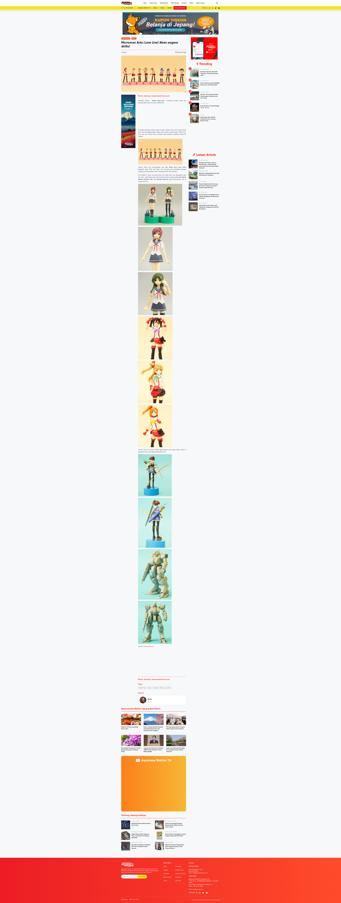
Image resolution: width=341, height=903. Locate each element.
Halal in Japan (200, 3)
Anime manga (125, 38)
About (165, 866)
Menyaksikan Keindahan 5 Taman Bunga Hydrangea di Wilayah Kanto (131, 749)
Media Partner (167, 877)
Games (155, 8)
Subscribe (142, 876)
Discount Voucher (180, 8)
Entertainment (164, 3)
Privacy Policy (179, 870)
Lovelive (168, 687)
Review (170, 8)
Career (165, 880)
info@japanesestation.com (200, 873)
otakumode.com (148, 646)
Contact (165, 870)
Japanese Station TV (144, 8)
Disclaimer (178, 877)
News (145, 3)
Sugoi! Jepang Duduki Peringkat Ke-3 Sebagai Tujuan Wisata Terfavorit (175, 749)
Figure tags (142, 687)
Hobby (134, 38)
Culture (191, 3)
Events (162, 8)
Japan (149, 687)
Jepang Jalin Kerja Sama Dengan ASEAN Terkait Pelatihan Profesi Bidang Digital (153, 749)
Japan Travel (153, 3)
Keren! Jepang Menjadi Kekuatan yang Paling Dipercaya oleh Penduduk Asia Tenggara (153, 728)
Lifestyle (184, 3)
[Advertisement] (162, 662)
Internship (178, 866)
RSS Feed (178, 880)
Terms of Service (180, 873)
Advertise (166, 873)
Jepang (155, 687)
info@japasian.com (197, 889)
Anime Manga (175, 3)
